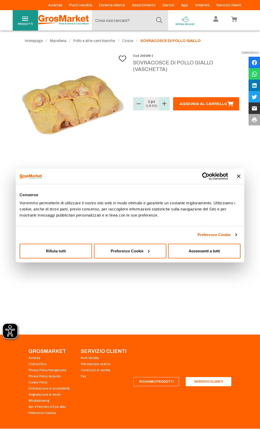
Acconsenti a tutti (204, 251)
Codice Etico (37, 364)
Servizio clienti (228, 5)
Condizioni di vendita (95, 370)
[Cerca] (159, 20)
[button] (138, 103)
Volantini (202, 5)
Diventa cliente (112, 5)
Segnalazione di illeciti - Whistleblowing (45, 398)
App (185, 5)
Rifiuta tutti (56, 251)
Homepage (34, 41)
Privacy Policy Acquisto (44, 376)
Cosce (127, 41)
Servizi (168, 5)
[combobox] (128, 20)
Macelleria (58, 41)
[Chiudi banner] (238, 176)
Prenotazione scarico (95, 364)
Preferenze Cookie (214, 235)
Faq (83, 376)
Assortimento (144, 5)
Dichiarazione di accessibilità (49, 388)
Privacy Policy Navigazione (47, 370)
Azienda (55, 5)
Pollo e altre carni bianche (94, 41)
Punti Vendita (90, 358)
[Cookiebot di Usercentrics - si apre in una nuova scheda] (206, 176)
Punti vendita (81, 5)
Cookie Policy (37, 382)
